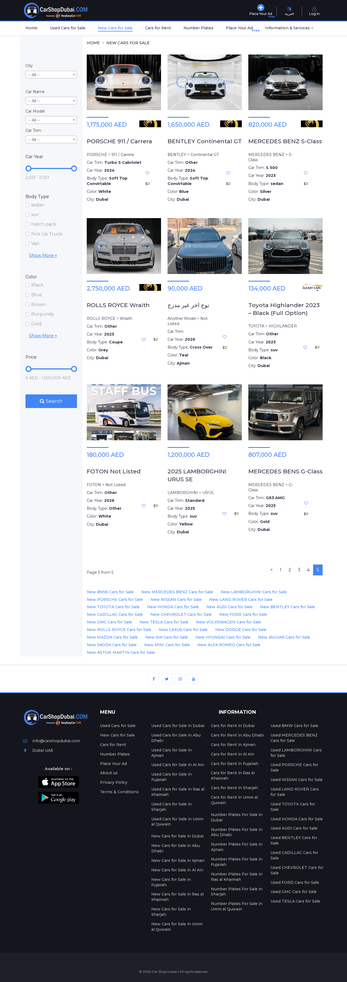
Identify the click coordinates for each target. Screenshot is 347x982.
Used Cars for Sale (67, 27)
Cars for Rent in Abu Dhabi (237, 735)
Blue (36, 294)
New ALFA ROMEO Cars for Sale (229, 644)
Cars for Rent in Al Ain (232, 754)
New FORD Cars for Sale (243, 614)
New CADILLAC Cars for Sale (115, 614)
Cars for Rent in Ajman (233, 744)
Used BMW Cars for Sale (294, 725)
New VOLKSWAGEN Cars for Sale (228, 622)
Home (31, 27)
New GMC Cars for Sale (109, 622)
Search (53, 401)
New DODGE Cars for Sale (240, 629)
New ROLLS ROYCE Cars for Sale (119, 629)
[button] (289, 28)
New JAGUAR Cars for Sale (284, 637)
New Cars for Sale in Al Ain (177, 870)
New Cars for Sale (115, 27)
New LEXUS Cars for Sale (183, 629)
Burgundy (42, 314)
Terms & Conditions (119, 791)
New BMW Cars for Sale (110, 591)
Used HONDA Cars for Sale (297, 819)
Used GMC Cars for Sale (294, 891)
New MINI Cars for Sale (167, 644)
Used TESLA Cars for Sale (295, 901)
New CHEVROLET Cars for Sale (181, 614)
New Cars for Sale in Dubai (177, 836)
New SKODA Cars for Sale (112, 644)
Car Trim (33, 130)
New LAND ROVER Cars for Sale (240, 599)
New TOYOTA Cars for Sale (113, 606)
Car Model (35, 111)
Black (37, 285)
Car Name (35, 91)
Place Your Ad (240, 28)
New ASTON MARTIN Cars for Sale (121, 652)
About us (109, 772)
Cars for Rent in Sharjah (234, 787)
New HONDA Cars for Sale (173, 606)
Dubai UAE (42, 750)
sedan (37, 205)
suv (35, 214)
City (29, 65)
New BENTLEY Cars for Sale (287, 606)
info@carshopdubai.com (56, 740)
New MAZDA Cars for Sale (112, 637)
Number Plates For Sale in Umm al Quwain (236, 906)
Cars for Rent (158, 27)
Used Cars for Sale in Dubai (177, 725)
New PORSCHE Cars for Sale (115, 599)
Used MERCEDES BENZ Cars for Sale (294, 738)
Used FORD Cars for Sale (295, 882)
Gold (36, 323)
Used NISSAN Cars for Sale (297, 779)
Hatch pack (43, 224)
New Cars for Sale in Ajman (177, 860)
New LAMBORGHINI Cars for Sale (254, 591)
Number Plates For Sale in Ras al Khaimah (236, 877)
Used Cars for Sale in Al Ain (177, 764)
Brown (38, 304)
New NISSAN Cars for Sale (176, 599)
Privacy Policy (113, 782)
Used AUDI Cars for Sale (294, 828)
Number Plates (198, 27)
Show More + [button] (43, 255)
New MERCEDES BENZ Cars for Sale (177, 591)
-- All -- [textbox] (34, 74)
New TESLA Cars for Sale (164, 622)
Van (35, 243)
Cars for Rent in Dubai (233, 725)
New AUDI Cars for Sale (229, 606)
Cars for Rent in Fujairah (234, 763)
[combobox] (51, 74)
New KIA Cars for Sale (166, 637)
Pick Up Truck (46, 234)
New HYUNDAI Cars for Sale (222, 637)
